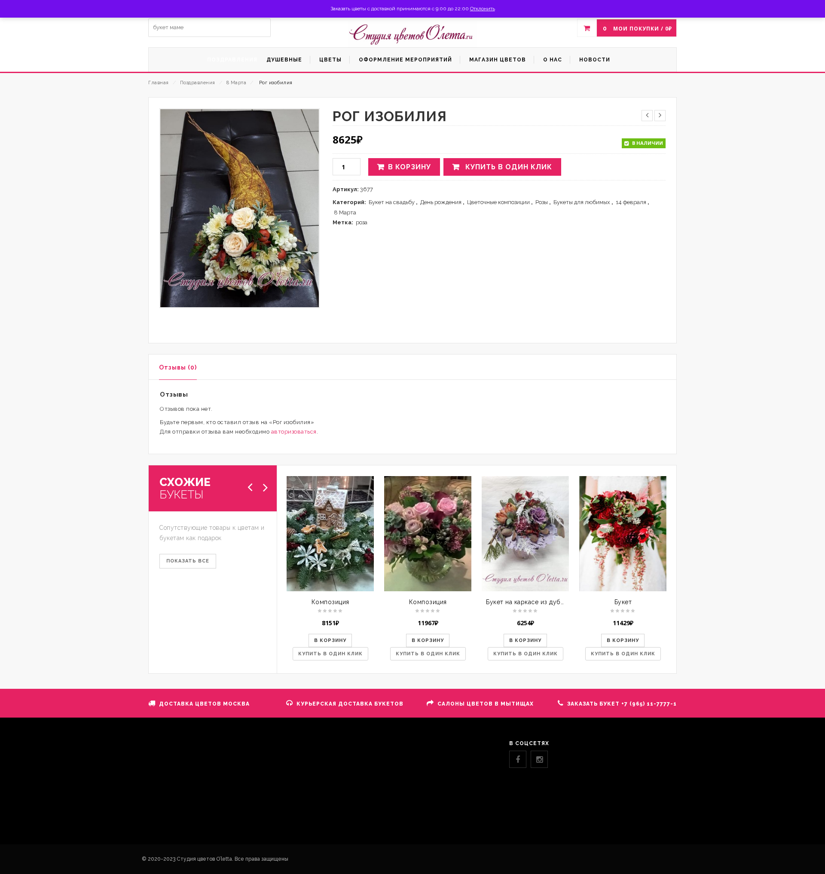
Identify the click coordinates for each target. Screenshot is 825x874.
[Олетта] (412, 34)
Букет (623, 602)
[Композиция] (330, 533)
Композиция (330, 602)
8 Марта (236, 83)
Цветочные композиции (498, 202)
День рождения (440, 202)
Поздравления (197, 83)
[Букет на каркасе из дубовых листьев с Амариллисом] (525, 533)
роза (361, 222)
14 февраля (631, 202)
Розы (541, 202)
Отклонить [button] (482, 9)
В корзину (409, 167)
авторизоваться (294, 431)
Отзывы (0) (178, 367)
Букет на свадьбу (392, 202)
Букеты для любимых (581, 202)
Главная (158, 83)
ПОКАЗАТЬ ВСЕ (187, 561)
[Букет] (622, 533)
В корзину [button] (330, 640)
